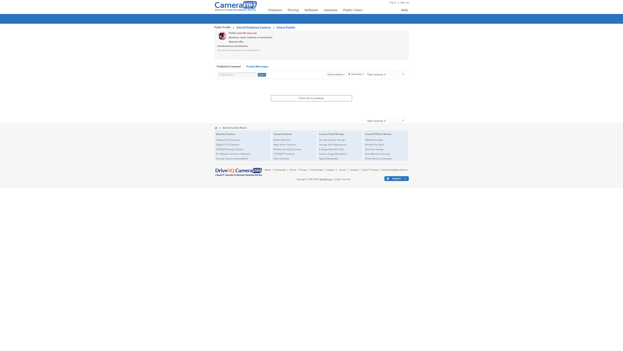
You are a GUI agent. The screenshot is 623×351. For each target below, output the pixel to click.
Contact (354, 170)
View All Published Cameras (253, 27)
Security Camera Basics (234, 127)
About (268, 170)
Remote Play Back (374, 144)
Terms (293, 170)
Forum (342, 170)
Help (404, 10)
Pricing (293, 10)
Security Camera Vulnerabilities (232, 158)
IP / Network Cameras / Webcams (233, 154)
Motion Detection (282, 140)
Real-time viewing (374, 149)
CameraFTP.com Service (378, 134)
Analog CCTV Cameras (228, 140)
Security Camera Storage (332, 140)
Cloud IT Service (370, 170)
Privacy (303, 170)
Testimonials (317, 170)
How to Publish (286, 27)
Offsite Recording (374, 140)
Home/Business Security (377, 154)
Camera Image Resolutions (333, 154)
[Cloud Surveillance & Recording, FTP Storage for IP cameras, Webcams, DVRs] (235, 6)
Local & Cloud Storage (331, 134)
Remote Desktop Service (395, 170)
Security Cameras (225, 134)
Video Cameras (281, 158)
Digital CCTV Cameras (227, 144)
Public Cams (353, 10)
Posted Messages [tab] (257, 66)
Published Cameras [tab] (229, 66)
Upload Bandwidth (328, 158)
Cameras (330, 10)
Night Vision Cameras (284, 144)
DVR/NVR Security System (229, 149)
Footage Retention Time (331, 149)
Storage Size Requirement (332, 144)
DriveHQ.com (325, 179)
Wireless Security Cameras (287, 149)
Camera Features (282, 134)
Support (331, 170)
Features (275, 10)
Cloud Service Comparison (378, 158)
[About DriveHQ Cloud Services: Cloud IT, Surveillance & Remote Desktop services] (239, 170)
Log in (392, 2)
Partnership (280, 170)
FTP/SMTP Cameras (284, 154)
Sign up (404, 2)
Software (311, 10)
